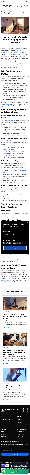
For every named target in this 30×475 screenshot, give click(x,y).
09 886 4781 (6, 2)
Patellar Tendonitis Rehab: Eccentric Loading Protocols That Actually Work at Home (15, 316)
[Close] (27, 222)
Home (3, 10)
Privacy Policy (21, 434)
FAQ (2, 431)
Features (3, 436)
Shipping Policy (21, 429)
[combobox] (7, 235)
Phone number (7, 231)
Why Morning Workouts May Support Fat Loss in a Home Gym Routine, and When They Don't (14, 352)
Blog (7, 10)
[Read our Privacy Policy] (26, 243)
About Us (4, 429)
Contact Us (20, 420)
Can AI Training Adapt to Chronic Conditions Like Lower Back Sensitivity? (13, 388)
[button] (17, 6)
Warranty (19, 422)
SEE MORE (15, 248)
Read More (6, 328)
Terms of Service (22, 436)
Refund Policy (21, 431)
